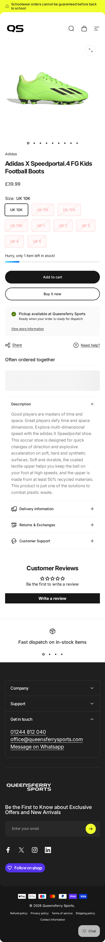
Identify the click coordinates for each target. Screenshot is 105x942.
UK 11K (43, 210)
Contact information (52, 919)
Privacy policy (40, 913)
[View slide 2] (49, 654)
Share (17, 345)
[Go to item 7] (65, 143)
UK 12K (69, 210)
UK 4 (14, 241)
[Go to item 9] (77, 143)
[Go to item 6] (59, 143)
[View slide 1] (43, 654)
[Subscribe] (91, 829)
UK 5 (37, 241)
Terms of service (62, 913)
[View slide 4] (62, 654)
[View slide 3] (55, 654)
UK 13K (16, 225)
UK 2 (63, 225)
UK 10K (16, 210)
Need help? (90, 345)
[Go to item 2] (34, 143)
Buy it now (52, 294)
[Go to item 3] (40, 143)
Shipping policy (85, 913)
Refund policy (19, 913)
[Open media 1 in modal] (91, 50)
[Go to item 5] (52, 143)
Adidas (11, 154)
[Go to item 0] (28, 143)
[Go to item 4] (46, 143)
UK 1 (41, 225)
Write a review (52, 598)
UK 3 (86, 225)
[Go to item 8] (71, 143)
